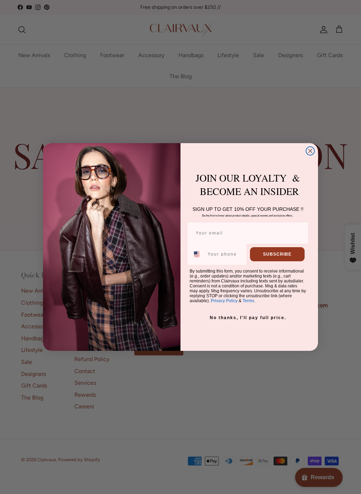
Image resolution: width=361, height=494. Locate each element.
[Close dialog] (310, 151)
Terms (248, 300)
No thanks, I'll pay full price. (248, 317)
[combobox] (197, 254)
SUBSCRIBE (277, 254)
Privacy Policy (224, 300)
